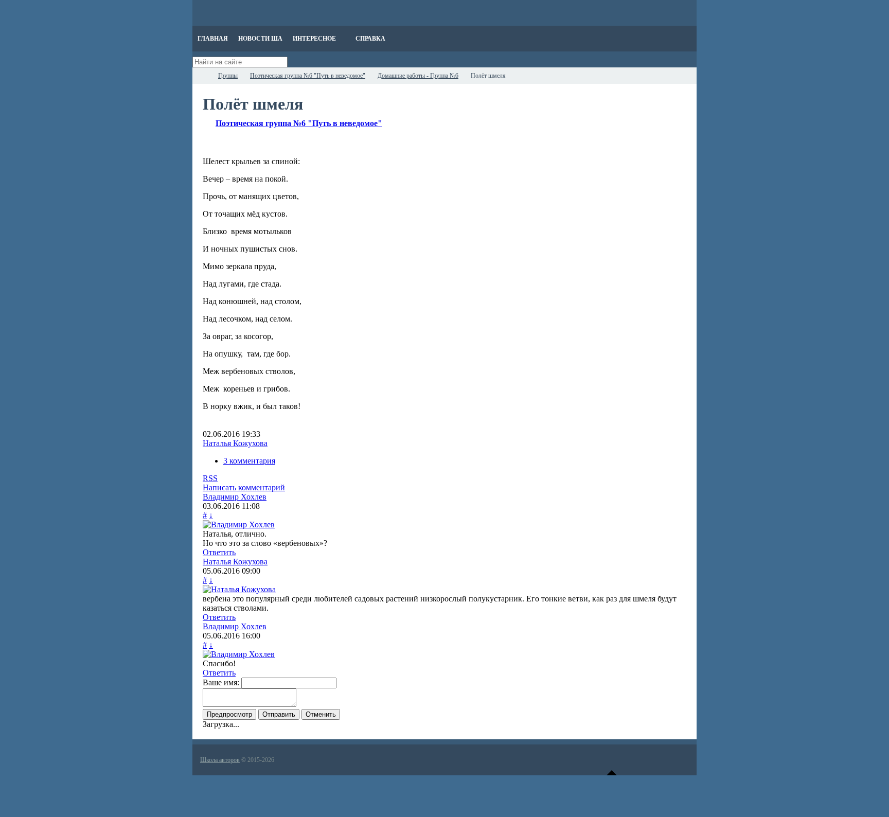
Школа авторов (220, 759)
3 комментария (249, 460)
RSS (210, 478)
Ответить (219, 552)
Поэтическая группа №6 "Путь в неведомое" (299, 123)
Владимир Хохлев (234, 496)
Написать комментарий (244, 487)
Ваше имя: (221, 682)
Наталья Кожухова (235, 443)
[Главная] (202, 75)
